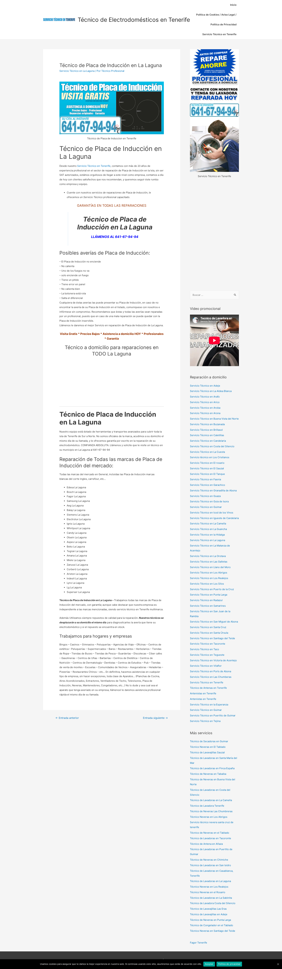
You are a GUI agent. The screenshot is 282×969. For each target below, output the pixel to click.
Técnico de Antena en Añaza (206, 843)
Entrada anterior (67, 717)
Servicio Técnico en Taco (204, 649)
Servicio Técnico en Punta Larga (208, 594)
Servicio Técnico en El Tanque (207, 474)
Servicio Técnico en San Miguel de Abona (214, 621)
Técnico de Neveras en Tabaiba (208, 773)
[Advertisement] (214, 235)
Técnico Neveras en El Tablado (208, 746)
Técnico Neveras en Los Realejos (209, 886)
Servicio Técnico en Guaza (205, 496)
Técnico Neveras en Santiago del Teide (212, 930)
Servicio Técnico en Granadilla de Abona (213, 490)
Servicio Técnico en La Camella (208, 523)
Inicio (233, 4)
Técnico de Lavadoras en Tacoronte (210, 838)
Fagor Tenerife (198, 942)
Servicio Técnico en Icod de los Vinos (211, 512)
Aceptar (209, 964)
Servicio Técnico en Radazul (206, 600)
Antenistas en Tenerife (203, 693)
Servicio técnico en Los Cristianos (209, 457)
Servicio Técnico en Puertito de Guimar (212, 715)
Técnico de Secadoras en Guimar (209, 741)
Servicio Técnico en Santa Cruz (208, 627)
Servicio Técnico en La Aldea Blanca (211, 391)
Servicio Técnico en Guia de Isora (209, 501)
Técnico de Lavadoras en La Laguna (210, 881)
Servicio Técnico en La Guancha (208, 529)
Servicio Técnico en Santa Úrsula (209, 632)
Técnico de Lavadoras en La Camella (211, 800)
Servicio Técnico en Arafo (205, 396)
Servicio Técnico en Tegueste (207, 654)
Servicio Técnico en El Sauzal (207, 468)
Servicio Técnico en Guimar (206, 507)
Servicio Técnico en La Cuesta (207, 451)
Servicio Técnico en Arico (204, 402)
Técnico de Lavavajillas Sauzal (207, 752)
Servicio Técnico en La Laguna (76, 70)
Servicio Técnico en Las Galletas (208, 561)
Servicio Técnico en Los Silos (207, 583)
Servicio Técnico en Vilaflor (206, 665)
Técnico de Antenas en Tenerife (208, 687)
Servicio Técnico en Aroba (205, 407)
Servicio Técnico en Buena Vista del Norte (214, 418)
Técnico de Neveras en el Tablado (209, 832)
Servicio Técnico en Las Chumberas (210, 676)
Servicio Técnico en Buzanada (207, 424)
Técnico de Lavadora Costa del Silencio (212, 903)
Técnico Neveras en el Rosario (207, 892)
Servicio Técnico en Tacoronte (207, 643)
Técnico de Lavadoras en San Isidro (210, 865)
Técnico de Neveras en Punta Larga (210, 919)
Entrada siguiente (155, 717)
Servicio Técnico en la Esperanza (209, 704)
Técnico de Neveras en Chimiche (209, 859)
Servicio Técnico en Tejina (205, 721)
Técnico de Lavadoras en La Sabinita (211, 897)
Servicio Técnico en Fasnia (205, 479)
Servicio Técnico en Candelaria (208, 440)
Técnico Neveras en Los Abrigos (208, 816)
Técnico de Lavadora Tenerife (207, 805)
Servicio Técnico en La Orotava (208, 556)
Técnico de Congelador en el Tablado (211, 925)
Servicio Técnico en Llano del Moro (210, 567)
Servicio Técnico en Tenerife (219, 34)
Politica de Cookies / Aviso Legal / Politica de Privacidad (216, 19)
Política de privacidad (229, 964)
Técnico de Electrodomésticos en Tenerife (134, 19)
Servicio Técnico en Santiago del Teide (212, 638)
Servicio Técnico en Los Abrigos (208, 572)
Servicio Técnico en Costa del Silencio (212, 446)
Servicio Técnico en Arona (205, 413)
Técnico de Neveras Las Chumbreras (211, 811)
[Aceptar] (278, 964)
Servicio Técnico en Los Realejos (209, 578)
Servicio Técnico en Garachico (207, 484)
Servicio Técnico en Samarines (208, 605)
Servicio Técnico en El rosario (207, 462)
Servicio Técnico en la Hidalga (207, 534)
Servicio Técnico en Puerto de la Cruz (212, 589)
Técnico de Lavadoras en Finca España (212, 768)
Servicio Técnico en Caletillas (207, 435)
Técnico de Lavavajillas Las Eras (208, 908)
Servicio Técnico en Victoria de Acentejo (213, 660)
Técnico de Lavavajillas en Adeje (208, 914)
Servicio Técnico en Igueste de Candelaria (214, 518)
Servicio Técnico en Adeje (205, 385)
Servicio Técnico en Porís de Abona (210, 671)
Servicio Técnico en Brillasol (206, 429)
